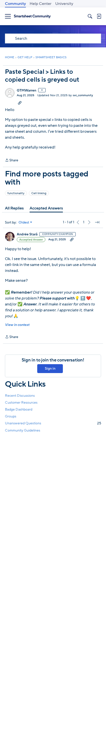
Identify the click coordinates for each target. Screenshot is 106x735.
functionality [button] (15, 193)
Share (11, 160)
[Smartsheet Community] (32, 16)
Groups (10, 416)
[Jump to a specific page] (97, 222)
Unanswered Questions (53, 423)
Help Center (41, 3)
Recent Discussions (20, 395)
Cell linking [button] (38, 193)
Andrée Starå (27, 234)
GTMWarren (26, 90)
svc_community (83, 95)
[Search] (90, 16)
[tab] (14, 208)
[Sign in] (98, 16)
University (64, 3)
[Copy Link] (20, 102)
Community (15, 3)
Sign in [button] (50, 368)
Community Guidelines (22, 430)
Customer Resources (21, 402)
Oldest (23, 222)
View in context (17, 324)
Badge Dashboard (18, 409)
